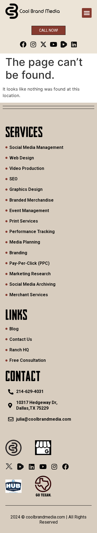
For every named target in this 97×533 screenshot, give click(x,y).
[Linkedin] (74, 44)
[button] (87, 13)
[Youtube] (54, 44)
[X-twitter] (43, 44)
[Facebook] (23, 44)
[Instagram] (33, 44)
